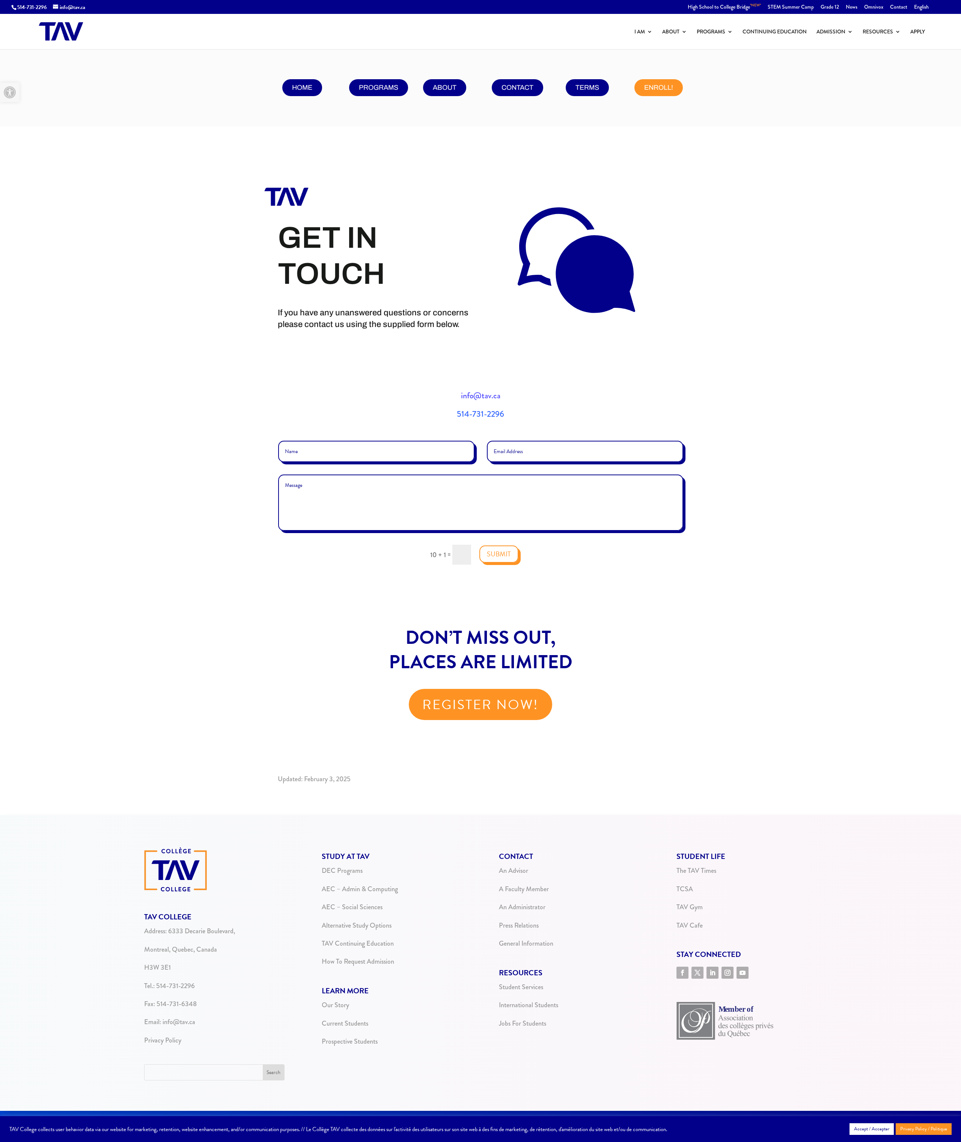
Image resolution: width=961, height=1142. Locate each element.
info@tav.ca (480, 395)
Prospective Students (350, 1041)
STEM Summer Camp (791, 7)
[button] (10, 92)
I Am (639, 32)
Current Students (345, 1023)
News (851, 7)
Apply (917, 32)
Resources (878, 32)
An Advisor (513, 870)
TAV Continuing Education (358, 943)
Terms (587, 87)
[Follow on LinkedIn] (712, 973)
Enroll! (658, 87)
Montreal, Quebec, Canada (180, 949)
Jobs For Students (522, 1023)
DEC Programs (342, 870)
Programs (711, 32)
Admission (830, 32)
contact (517, 87)
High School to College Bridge (724, 7)
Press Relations (519, 925)
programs (378, 87)
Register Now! (480, 704)
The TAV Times (696, 870)
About (670, 32)
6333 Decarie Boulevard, (201, 931)
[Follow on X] (697, 973)
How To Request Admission (358, 961)
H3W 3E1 (157, 967)
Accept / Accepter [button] (871, 1129)
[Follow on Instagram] (728, 973)
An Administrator (522, 907)
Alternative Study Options (357, 925)
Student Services (521, 987)
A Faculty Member (524, 889)
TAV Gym (689, 907)
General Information (526, 943)
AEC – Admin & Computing (360, 889)
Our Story (335, 1005)
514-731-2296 (32, 7)
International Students (528, 1005)
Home (302, 87)
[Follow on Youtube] (743, 973)
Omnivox (873, 7)
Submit (499, 554)
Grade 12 (830, 7)
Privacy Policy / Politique (923, 1129)
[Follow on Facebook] (682, 973)
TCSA (684, 889)
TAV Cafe (689, 925)
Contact (898, 7)
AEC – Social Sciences (352, 907)
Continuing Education (775, 32)
